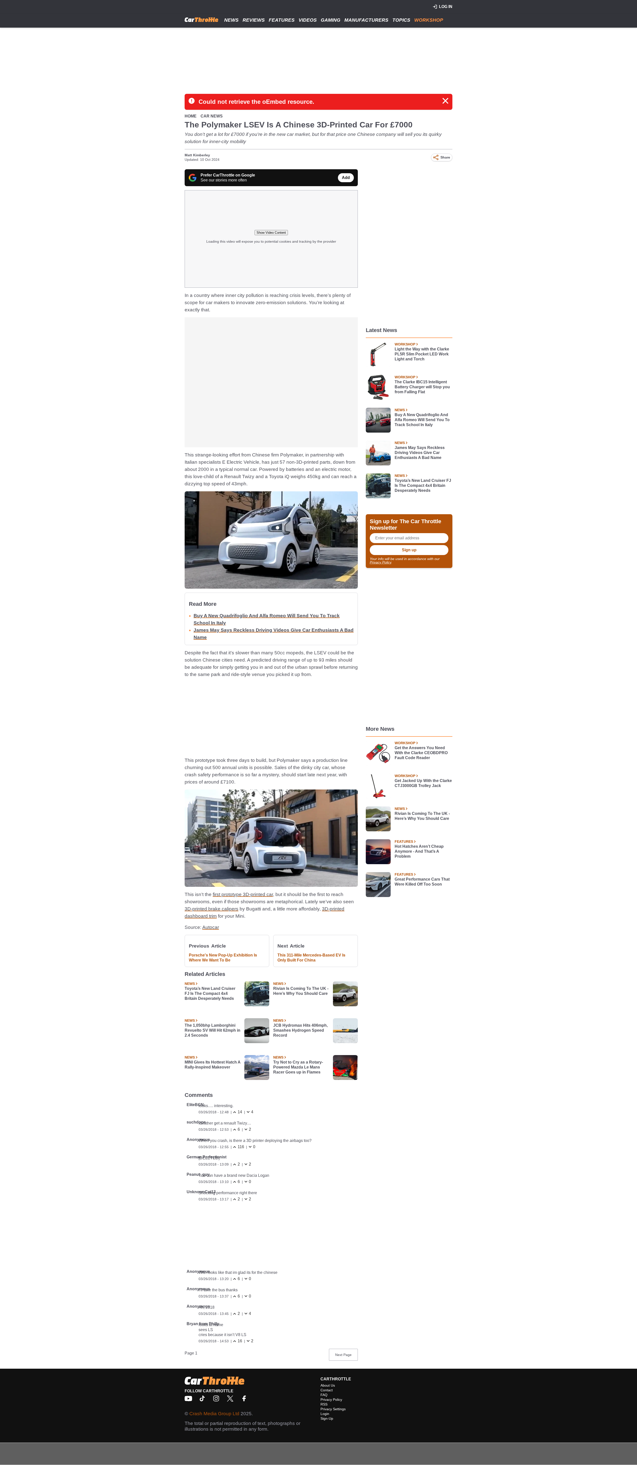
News (231, 20)
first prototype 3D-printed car (243, 894)
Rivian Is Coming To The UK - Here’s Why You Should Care (300, 991)
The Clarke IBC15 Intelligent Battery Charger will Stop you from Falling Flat (422, 387)
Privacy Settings (333, 1409)
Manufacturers (366, 20)
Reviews (254, 20)
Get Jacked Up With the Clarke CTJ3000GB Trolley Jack (423, 783)
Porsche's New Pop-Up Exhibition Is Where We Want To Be (223, 957)
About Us (327, 1385)
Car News (212, 116)
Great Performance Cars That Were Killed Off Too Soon (422, 881)
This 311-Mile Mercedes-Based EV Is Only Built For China (311, 957)
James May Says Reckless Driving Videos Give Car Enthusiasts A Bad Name (420, 453)
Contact (326, 1390)
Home (191, 116)
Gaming (330, 20)
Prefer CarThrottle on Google (228, 175)
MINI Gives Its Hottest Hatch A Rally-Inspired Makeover (212, 1064)
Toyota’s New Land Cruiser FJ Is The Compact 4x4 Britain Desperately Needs (210, 993)
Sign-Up (326, 1418)
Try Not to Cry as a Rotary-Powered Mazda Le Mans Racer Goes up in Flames (298, 1067)
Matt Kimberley (197, 155)
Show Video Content (271, 232)
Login (324, 1413)
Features (282, 20)
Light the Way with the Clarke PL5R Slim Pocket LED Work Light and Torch (422, 354)
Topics (401, 20)
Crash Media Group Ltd (214, 1413)
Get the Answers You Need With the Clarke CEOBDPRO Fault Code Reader (421, 753)
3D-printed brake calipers (211, 908)
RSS (323, 1404)
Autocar (210, 927)
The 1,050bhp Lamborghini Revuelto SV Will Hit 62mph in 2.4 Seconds (212, 1030)
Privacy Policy (380, 562)
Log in (445, 6)
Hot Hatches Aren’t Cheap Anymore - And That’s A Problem (419, 851)
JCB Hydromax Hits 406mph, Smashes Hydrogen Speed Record (300, 1030)
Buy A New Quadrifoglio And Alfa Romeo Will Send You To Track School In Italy (422, 420)
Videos (308, 20)
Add (346, 177)
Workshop (428, 20)
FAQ (323, 1395)
